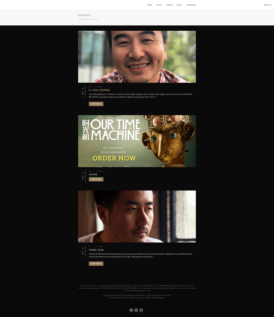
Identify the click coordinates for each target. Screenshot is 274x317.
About (179, 5)
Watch (159, 5)
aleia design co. (159, 298)
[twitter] (141, 310)
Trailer (169, 5)
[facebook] (131, 310)
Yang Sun (96, 249)
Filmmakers (191, 5)
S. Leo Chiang (99, 90)
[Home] (137, 141)
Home (149, 5)
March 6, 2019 (106, 86)
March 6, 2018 (106, 246)
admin (93, 86)
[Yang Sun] (137, 216)
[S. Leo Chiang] (137, 57)
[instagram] (136, 310)
